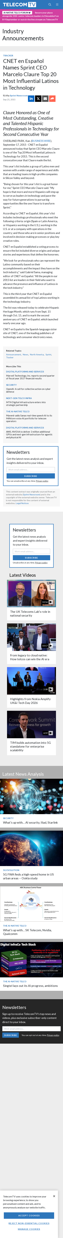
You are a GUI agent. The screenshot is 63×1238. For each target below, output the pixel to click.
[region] (29, 1214)
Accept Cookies (29, 1215)
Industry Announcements (23, 34)
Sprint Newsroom (19, 95)
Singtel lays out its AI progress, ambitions (30, 985)
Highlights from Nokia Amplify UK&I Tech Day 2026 (30, 700)
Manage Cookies (29, 1229)
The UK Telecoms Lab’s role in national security (30, 613)
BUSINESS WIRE (41, 140)
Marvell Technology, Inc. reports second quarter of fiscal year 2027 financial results (30, 377)
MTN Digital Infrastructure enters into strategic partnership (26, 403)
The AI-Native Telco (18, 411)
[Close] (54, 1196)
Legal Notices (22, 503)
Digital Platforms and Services (25, 371)
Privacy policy (42, 481)
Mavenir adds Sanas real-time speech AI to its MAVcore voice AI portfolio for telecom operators (29, 418)
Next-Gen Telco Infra (19, 398)
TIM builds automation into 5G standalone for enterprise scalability (30, 746)
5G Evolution (11, 870)
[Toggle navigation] (57, 4)
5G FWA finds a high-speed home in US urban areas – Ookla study (28, 876)
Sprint (48, 354)
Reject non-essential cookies (29, 1223)
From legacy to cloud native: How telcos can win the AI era (29, 657)
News (25, 354)
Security (11, 385)
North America (37, 354)
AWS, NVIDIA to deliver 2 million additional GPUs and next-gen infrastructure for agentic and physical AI (29, 434)
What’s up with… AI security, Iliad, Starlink (30, 822)
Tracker (8, 55)
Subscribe (30, 476)
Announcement (13, 354)
